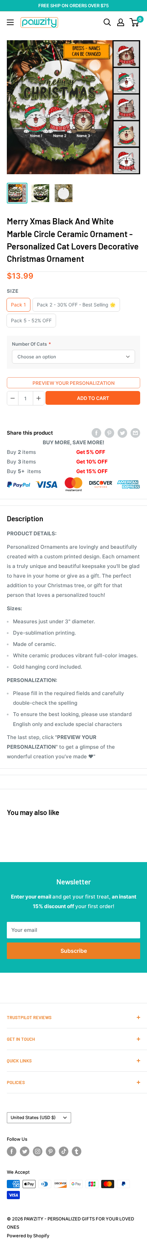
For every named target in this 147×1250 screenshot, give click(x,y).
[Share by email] (135, 433)
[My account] (120, 22)
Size (13, 291)
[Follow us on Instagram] (37, 1151)
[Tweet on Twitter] (122, 433)
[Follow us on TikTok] (63, 1151)
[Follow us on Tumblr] (76, 1151)
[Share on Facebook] (96, 433)
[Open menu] (10, 22)
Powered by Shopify (28, 1235)
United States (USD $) (33, 1117)
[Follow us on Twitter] (24, 1151)
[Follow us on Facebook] (11, 1151)
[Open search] (107, 22)
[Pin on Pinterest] (109, 433)
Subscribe (74, 950)
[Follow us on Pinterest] (50, 1151)
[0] (134, 22)
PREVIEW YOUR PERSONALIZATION (73, 383)
